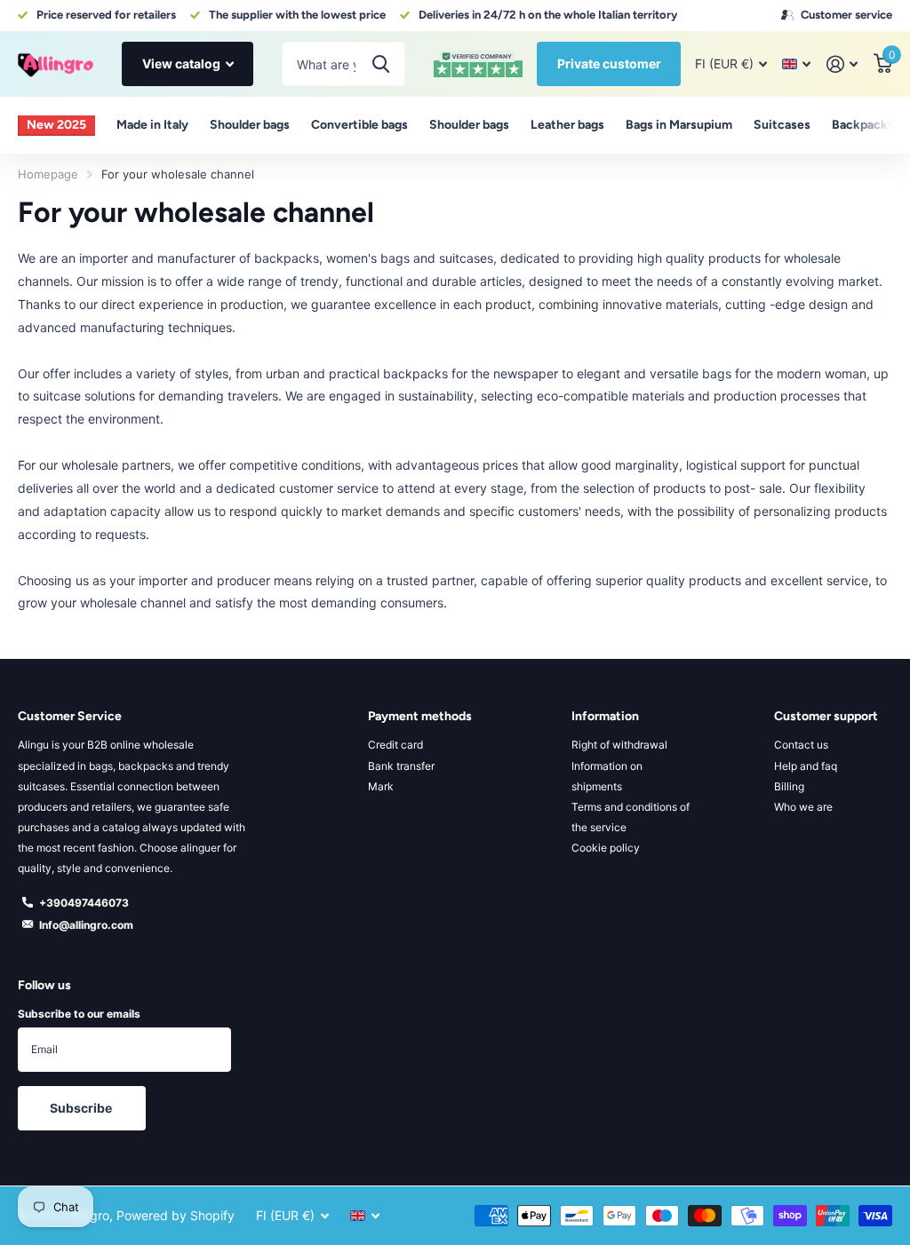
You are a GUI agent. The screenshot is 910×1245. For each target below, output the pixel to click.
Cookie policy (605, 847)
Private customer (609, 63)
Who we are (803, 806)
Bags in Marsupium (679, 124)
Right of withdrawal (619, 744)
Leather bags (567, 124)
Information (605, 716)
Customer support (826, 716)
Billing (789, 786)
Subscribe (82, 1107)
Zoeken (380, 64)
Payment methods (420, 716)
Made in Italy (152, 124)
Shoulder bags (250, 124)
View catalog (182, 63)
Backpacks (863, 124)
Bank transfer (401, 766)
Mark (381, 786)
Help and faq (805, 766)
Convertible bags (359, 124)
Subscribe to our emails (79, 1013)
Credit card (395, 744)
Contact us (801, 744)
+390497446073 (84, 902)
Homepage (48, 174)
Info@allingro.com (86, 925)
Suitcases (782, 124)
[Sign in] (842, 64)
